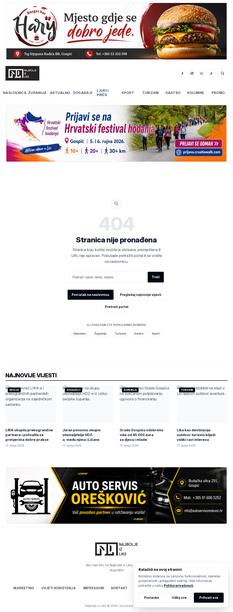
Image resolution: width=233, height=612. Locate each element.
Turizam (150, 93)
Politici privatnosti (178, 585)
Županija (37, 93)
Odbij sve (179, 597)
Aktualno (60, 93)
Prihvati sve (208, 597)
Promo (218, 93)
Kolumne (195, 93)
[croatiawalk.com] (116, 133)
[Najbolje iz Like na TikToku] (211, 73)
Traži (156, 277)
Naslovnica (14, 93)
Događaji (82, 93)
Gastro (173, 93)
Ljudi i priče (103, 93)
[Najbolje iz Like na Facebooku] (182, 73)
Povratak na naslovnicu (90, 295)
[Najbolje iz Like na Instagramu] (192, 73)
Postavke (151, 597)
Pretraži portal (116, 307)
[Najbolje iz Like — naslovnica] (22, 73)
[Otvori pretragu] (223, 73)
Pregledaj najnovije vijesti (140, 295)
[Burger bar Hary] (116, 31)
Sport (128, 93)
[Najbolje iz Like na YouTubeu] (202, 73)
